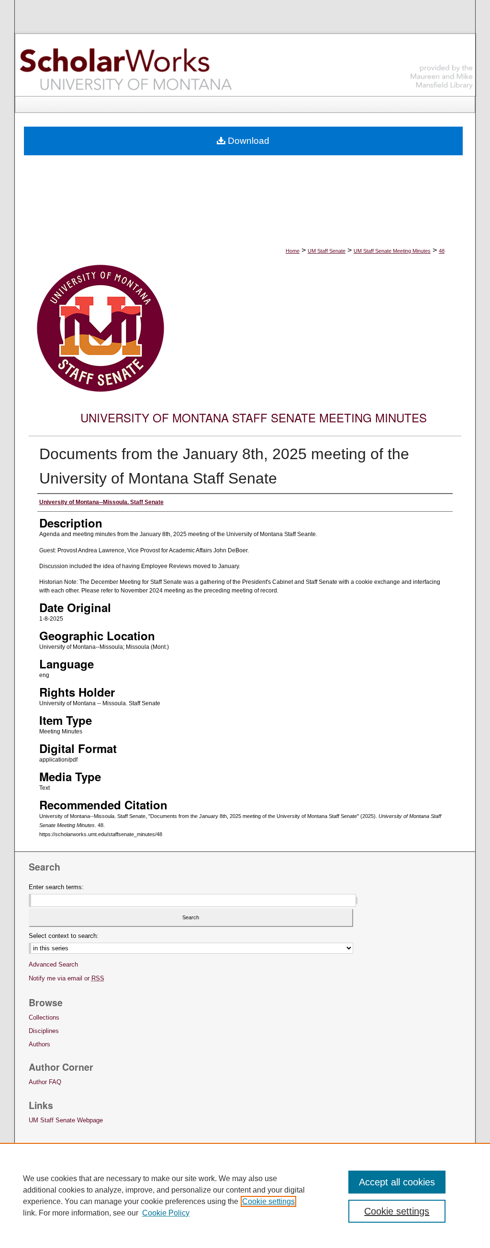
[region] (245, 1195)
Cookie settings (268, 1201)
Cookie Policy (165, 1213)
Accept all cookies (397, 1182)
